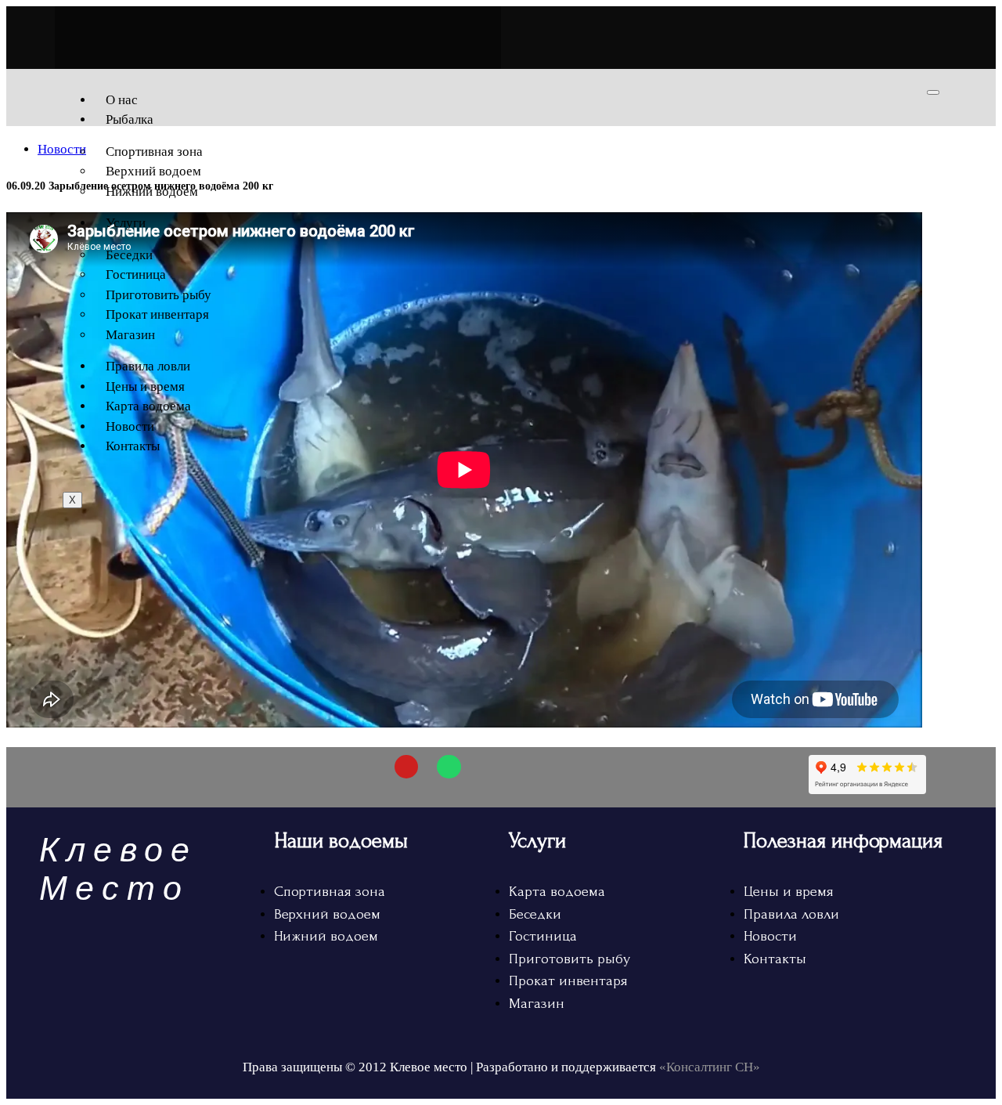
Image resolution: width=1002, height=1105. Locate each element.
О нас (122, 99)
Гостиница (136, 274)
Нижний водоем (152, 191)
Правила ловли (148, 366)
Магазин (130, 334)
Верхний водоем (153, 171)
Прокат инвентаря (157, 314)
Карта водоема (148, 406)
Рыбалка (129, 119)
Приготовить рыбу (158, 294)
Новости (130, 426)
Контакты (133, 446)
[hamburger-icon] (933, 92)
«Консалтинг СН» (709, 1067)
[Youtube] (407, 767)
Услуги (126, 222)
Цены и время (145, 386)
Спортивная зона (154, 151)
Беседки (129, 254)
